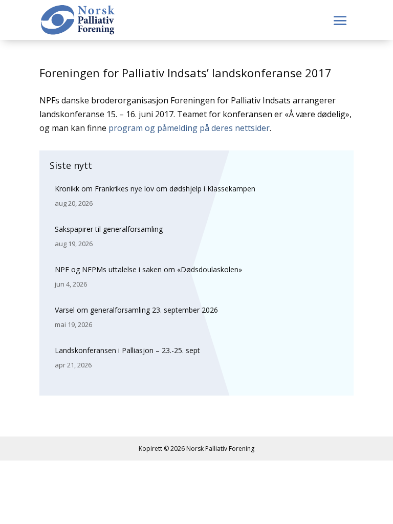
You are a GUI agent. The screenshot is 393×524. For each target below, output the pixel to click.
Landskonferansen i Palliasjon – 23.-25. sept (127, 350)
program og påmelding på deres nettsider (189, 128)
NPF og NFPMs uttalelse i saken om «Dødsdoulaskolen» (148, 269)
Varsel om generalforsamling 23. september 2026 (136, 310)
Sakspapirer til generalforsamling (109, 229)
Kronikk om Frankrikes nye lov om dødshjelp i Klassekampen (155, 188)
